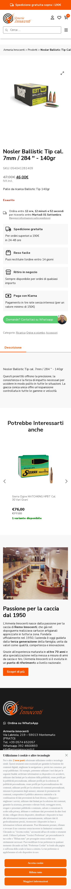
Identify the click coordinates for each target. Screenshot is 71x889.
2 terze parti (19, 760)
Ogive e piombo (35, 333)
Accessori (52, 333)
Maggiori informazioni (35, 881)
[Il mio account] (52, 18)
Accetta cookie (35, 863)
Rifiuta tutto (35, 872)
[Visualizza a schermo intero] (62, 73)
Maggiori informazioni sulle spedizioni (29, 218)
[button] (66, 755)
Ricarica (21, 333)
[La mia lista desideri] (59, 18)
